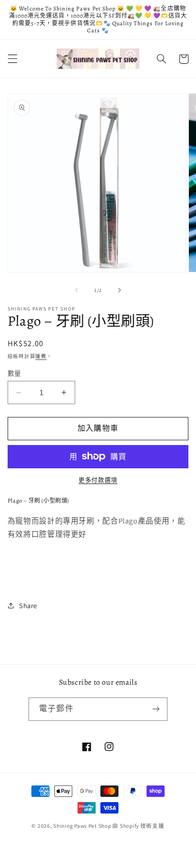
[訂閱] (156, 709)
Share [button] (28, 605)
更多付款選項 (97, 480)
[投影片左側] (76, 290)
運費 (40, 356)
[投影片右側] (119, 290)
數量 (14, 373)
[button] (12, 59)
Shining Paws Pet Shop (82, 825)
